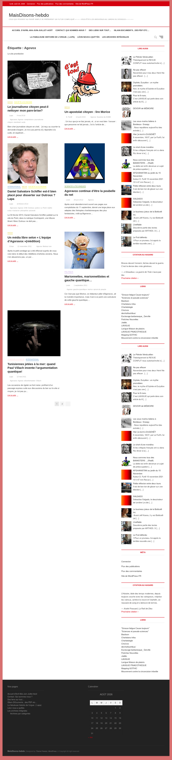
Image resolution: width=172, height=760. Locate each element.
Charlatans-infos (128, 303)
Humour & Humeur (16, 359)
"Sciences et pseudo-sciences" (135, 297)
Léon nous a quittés (88, 37)
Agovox (20, 120)
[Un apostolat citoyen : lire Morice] (90, 82)
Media (10, 102)
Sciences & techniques (75, 186)
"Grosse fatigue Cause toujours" (135, 294)
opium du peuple (99, 289)
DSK (26, 208)
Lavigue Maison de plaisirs (133, 328)
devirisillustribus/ (128, 313)
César (11, 246)
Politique (68, 272)
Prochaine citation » (130, 278)
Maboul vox (47, 246)
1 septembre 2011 (80, 285)
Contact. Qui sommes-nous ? (70, 30)
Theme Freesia (41, 751)
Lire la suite (16, 137)
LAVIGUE (125, 325)
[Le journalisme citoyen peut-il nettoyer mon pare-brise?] (34, 80)
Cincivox (125, 310)
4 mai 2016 (20, 116)
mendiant (17, 122)
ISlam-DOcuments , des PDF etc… (131, 30)
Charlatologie (127, 307)
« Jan (90, 737)
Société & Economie (23, 102)
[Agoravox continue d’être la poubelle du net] (90, 163)
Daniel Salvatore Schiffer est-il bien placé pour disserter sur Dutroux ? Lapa (32, 195)
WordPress (52, 751)
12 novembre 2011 (24, 246)
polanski (32, 211)
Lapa (11, 116)
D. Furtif (69, 117)
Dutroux (31, 208)
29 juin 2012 (78, 200)
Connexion (31, 3)
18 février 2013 (22, 204)
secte (23, 122)
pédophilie (24, 211)
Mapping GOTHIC (129, 334)
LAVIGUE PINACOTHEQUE (133, 331)
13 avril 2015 (80, 117)
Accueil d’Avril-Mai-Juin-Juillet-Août (32, 30)
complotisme (29, 120)
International (14, 187)
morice (90, 289)
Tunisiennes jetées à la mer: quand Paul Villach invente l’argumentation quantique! (32, 367)
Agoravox (13, 120)
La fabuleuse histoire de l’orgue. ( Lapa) (52, 37)
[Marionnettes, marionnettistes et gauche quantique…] (90, 250)
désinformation (29, 381)
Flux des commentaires (64, 3)
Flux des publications (45, 3)
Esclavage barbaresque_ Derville (135, 316)
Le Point (43, 208)
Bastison (125, 300)
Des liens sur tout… (100, 30)
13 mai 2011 (21, 377)
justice (37, 208)
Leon (68, 200)
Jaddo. (124, 322)
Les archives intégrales (115, 37)
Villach (38, 381)
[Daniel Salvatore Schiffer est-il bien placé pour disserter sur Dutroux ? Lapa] (34, 163)
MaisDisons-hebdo (29, 15)
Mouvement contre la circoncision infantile (139, 337)
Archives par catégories (20, 713)
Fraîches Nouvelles (129, 319)
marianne (16, 211)
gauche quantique (80, 289)
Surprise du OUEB (104, 117)
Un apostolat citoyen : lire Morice (87, 112)
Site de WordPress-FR (84, 3)
